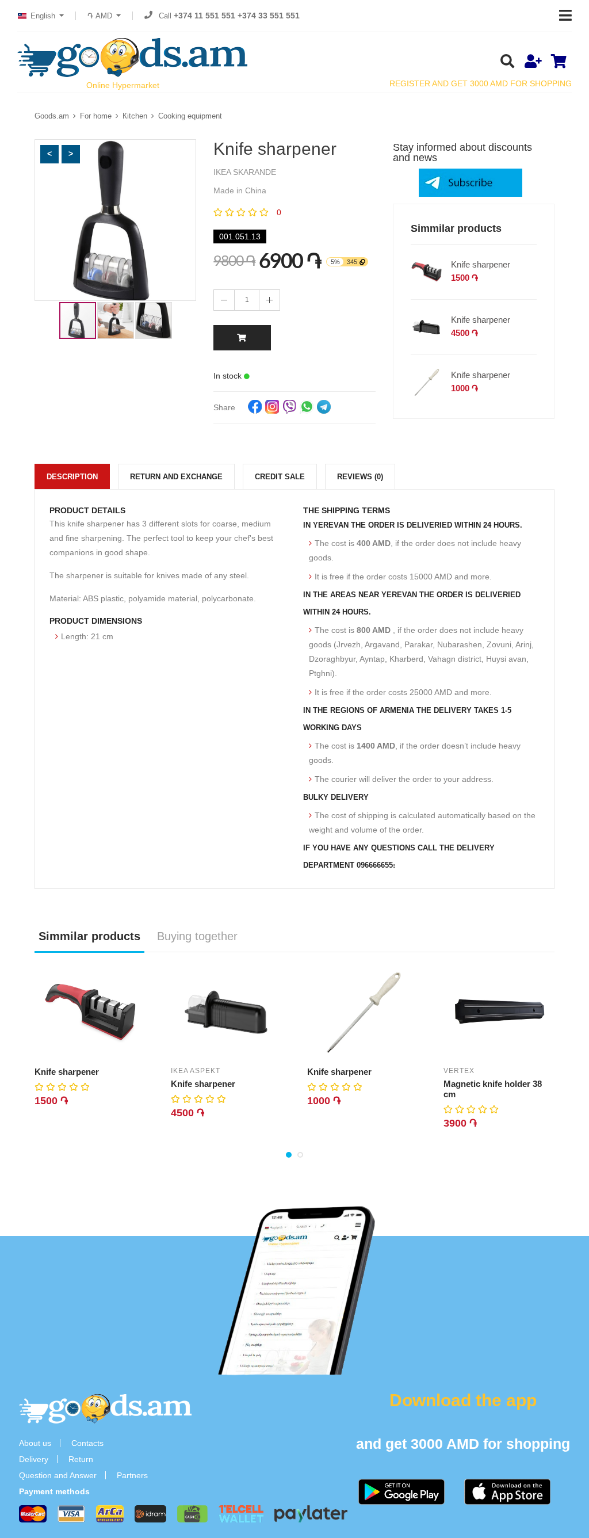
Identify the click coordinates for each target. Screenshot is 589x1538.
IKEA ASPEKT (195, 1071)
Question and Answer (58, 1475)
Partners (132, 1475)
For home (96, 116)
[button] (49, 154)
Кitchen (135, 116)
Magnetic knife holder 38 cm (492, 1089)
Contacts (87, 1443)
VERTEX (459, 1071)
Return (80, 1459)
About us (35, 1443)
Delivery (33, 1459)
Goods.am (52, 116)
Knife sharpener (480, 264)
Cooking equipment (190, 116)
